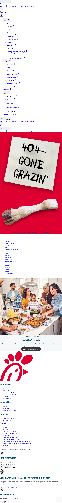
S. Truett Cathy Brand (10, 394)
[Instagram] (1, 424)
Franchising (7, 408)
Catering (8, 247)
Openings (8, 271)
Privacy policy (7, 435)
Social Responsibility (9, 392)
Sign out (32, 6)
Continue (8, 502)
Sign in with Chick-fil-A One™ (9, 487)
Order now (3, 126)
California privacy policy (10, 437)
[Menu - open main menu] (0, 11)
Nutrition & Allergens (11, 249)
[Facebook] (3, 424)
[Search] (1, 8)
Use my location (7, 467)
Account (26, 6)
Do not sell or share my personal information (17, 443)
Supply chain (7, 429)
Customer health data (10, 431)
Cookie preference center (11, 439)
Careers (5, 406)
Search (14, 467)
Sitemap (5, 445)
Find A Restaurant (10, 243)
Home (7, 241)
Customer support (9, 418)
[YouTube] (5, 424)
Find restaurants (7, 2)
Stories (7, 265)
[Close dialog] (2, 453)
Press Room (9, 273)
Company (8, 255)
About (7, 253)
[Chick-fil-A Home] (4, 13)
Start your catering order (31, 349)
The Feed (8, 267)
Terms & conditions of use (11, 433)
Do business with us (9, 410)
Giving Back (9, 259)
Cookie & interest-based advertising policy (16, 441)
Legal (5, 427)
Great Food (8, 257)
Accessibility (7, 420)
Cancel (2, 502)
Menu (7, 245)
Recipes (7, 269)
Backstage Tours (10, 261)
